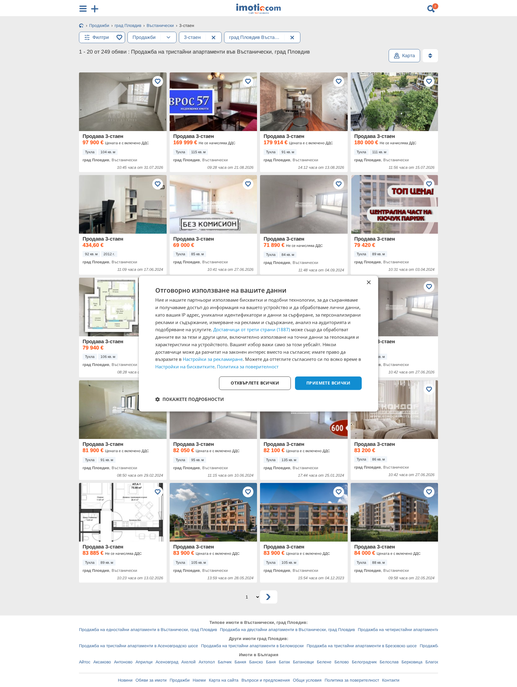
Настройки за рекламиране (213, 359)
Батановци (303, 661)
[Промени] (168, 37)
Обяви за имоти (151, 680)
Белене (324, 661)
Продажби (180, 680)
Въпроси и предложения (265, 680)
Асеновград (167, 661)
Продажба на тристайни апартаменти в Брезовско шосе (362, 645)
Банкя (240, 661)
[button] (189, 399)
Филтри (100, 37)
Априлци (144, 661)
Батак (284, 661)
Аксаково (102, 661)
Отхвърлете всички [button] (255, 383)
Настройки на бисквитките (185, 367)
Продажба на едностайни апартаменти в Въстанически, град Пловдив (148, 629)
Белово (341, 661)
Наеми (199, 680)
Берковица (412, 661)
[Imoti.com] (81, 26)
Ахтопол (207, 661)
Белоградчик (364, 661)
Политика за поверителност (352, 680)
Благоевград (437, 661)
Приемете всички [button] (328, 383)
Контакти (390, 680)
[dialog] (258, 343)
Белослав (389, 661)
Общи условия (307, 680)
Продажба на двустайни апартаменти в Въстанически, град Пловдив (287, 629)
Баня (271, 661)
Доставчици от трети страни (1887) (251, 330)
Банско (256, 661)
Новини (125, 680)
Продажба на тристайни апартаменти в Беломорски (252, 645)
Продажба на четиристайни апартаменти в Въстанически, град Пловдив (429, 629)
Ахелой (188, 661)
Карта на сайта (223, 680)
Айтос (84, 661)
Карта (408, 55)
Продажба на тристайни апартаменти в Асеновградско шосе (138, 645)
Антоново (123, 661)
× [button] (368, 282)
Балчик (225, 661)
